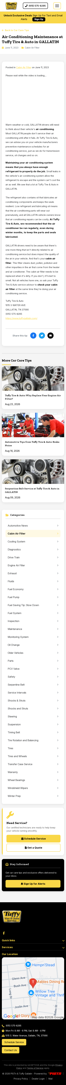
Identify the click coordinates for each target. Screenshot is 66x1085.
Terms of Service (35, 1068)
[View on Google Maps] (33, 988)
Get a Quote (34, 847)
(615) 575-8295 (13, 1025)
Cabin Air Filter (23, 67)
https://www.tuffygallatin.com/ (21, 318)
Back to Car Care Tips (17, 30)
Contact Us (10, 1050)
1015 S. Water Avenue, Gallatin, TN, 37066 (26, 1035)
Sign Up (38, 19)
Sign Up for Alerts (34, 883)
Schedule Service (34, 838)
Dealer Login (38, 1078)
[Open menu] (57, 5)
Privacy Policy (21, 1078)
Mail (50, 1078)
